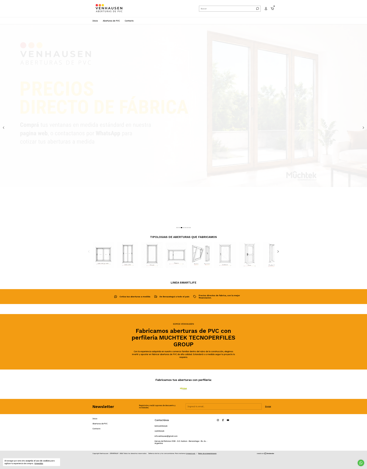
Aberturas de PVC (111, 20)
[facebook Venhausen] (223, 420)
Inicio (95, 20)
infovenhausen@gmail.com (166, 436)
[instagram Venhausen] (218, 420)
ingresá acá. (190, 453)
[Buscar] (257, 8)
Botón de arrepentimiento (207, 453)
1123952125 (159, 431)
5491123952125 (161, 426)
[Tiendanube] (266, 454)
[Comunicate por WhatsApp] (361, 463)
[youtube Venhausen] (228, 420)
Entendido (39, 463)
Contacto (129, 20)
